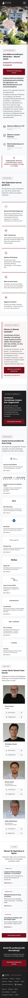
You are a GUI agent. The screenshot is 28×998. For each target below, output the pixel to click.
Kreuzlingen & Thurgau (17, 164)
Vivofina (5, 648)
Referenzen (4, 981)
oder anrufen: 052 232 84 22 (12, 375)
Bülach (15, 162)
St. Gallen (15, 166)
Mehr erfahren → (7, 470)
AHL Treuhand (7, 627)
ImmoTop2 (6, 526)
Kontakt (22, 981)
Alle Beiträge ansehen (14, 935)
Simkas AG (6, 565)
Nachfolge (18, 978)
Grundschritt (7, 606)
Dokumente (16, 981)
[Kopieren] (21, 712)
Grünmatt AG (7, 546)
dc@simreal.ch (11, 794)
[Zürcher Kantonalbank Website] (14, 458)
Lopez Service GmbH (9, 585)
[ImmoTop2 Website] (14, 520)
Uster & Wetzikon (6, 992)
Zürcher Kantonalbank (10, 464)
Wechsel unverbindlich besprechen (14, 370)
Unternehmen (5, 978)
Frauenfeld (9, 162)
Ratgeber (10, 981)
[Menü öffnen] (24, 3)
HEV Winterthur (8, 507)
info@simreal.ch (12, 717)
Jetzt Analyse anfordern (14, 421)
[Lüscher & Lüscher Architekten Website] (14, 478)
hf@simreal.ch (11, 833)
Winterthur (19, 160)
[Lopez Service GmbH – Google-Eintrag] (14, 579)
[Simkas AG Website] (14, 559)
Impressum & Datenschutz (7, 984)
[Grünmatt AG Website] (14, 540)
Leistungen (11, 978)
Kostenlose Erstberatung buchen (14, 71)
